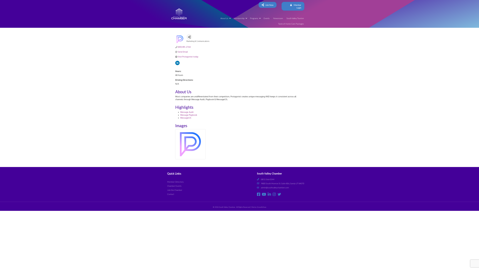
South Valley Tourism (295, 18)
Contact (170, 194)
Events (267, 18)
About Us (224, 18)
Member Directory (175, 182)
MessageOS (185, 118)
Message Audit (187, 112)
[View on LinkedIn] (177, 64)
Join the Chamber (174, 190)
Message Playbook (188, 115)
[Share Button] (189, 37)
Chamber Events (174, 186)
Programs (254, 18)
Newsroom (278, 18)
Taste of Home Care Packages (291, 24)
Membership (239, 18)
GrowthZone (261, 207)
